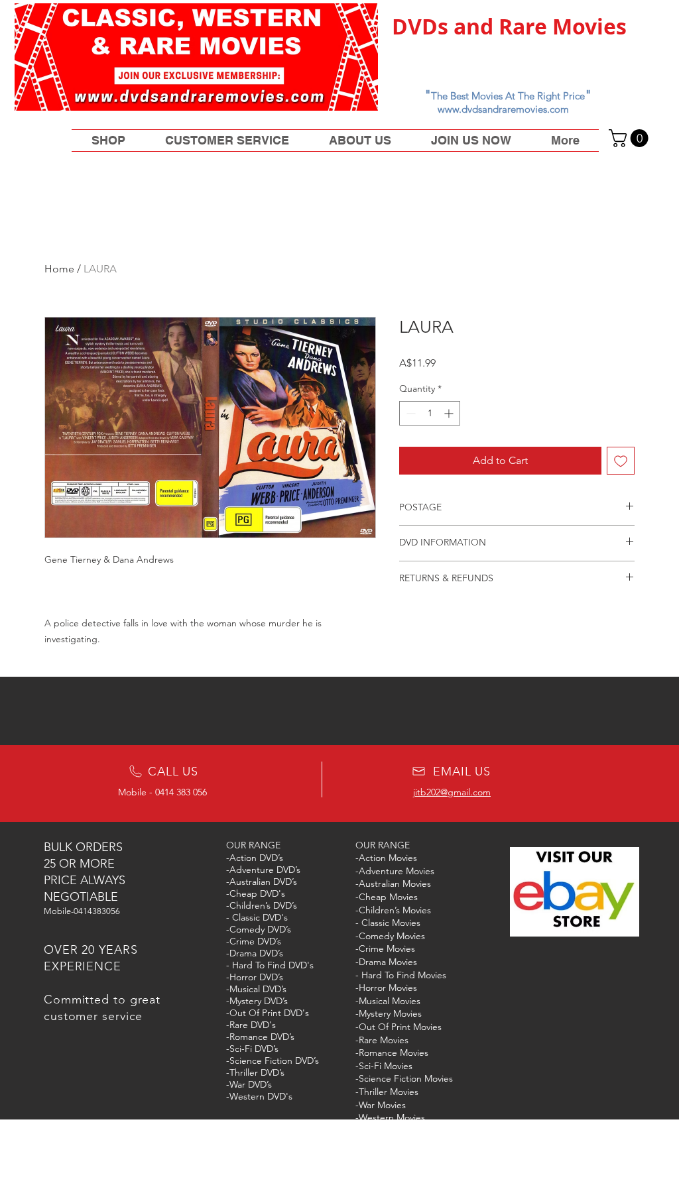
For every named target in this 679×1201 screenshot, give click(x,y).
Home (59, 268)
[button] (630, 138)
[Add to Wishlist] (621, 461)
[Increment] (450, 413)
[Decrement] (409, 413)
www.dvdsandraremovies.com (503, 109)
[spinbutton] (430, 413)
